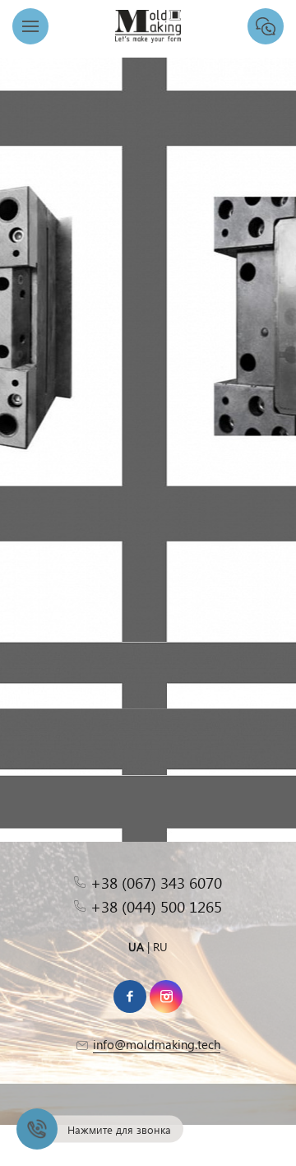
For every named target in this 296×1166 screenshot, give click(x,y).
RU (160, 947)
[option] (148, 321)
